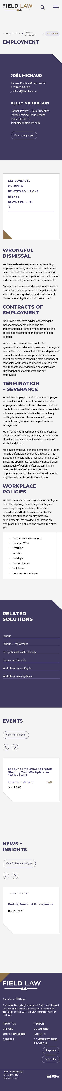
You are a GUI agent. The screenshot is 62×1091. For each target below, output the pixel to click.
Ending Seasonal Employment (30, 904)
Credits (14, 1075)
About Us (9, 1023)
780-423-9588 (21, 87)
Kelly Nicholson (30, 103)
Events (13, 196)
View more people (24, 135)
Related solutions (23, 191)
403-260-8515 (21, 119)
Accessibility (16, 1071)
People (39, 1023)
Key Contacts (19, 180)
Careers (8, 1039)
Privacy (6, 1075)
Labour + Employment (30, 33)
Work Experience (14, 1034)
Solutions (16, 33)
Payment (51, 1050)
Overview (15, 186)
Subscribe (50, 1059)
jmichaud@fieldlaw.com (24, 91)
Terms (5, 1071)
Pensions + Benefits (14, 660)
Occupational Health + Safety (19, 652)
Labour (7, 636)
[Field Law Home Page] (17, 7)
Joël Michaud (26, 75)
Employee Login (10, 1078)
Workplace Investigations (17, 676)
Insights (40, 1034)
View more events (15, 734)
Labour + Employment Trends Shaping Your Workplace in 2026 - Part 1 (30, 772)
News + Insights (20, 201)
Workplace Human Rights (17, 668)
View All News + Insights (19, 863)
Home (5, 33)
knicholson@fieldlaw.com (25, 123)
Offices (8, 1028)
